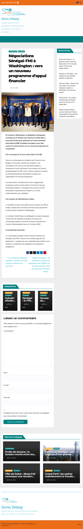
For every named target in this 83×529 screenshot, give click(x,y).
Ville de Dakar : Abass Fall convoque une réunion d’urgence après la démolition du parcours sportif (69, 88)
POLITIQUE (17, 470)
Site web (7, 397)
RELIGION (56, 448)
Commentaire (9, 331)
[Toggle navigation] (79, 39)
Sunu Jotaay (10, 19)
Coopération (13, 51)
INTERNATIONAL (10, 448)
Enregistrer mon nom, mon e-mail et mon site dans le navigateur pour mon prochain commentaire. (26, 414)
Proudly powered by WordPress (11, 523)
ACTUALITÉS (9, 292)
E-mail (6, 385)
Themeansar (5, 525)
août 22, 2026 (11, 458)
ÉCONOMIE (21, 51)
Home (79, 524)
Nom (6, 373)
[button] (72, 39)
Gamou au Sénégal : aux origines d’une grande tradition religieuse (68, 76)
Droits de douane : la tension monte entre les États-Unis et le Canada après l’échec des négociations (68, 64)
